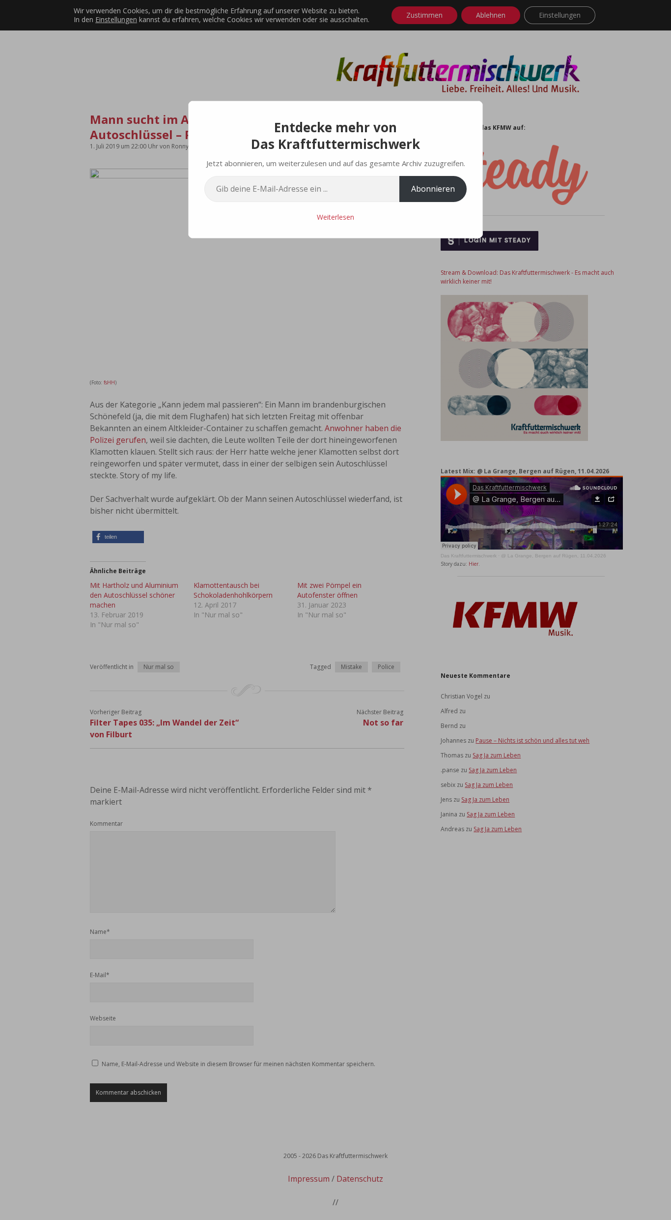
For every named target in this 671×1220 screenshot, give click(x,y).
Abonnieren (433, 188)
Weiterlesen (335, 217)
